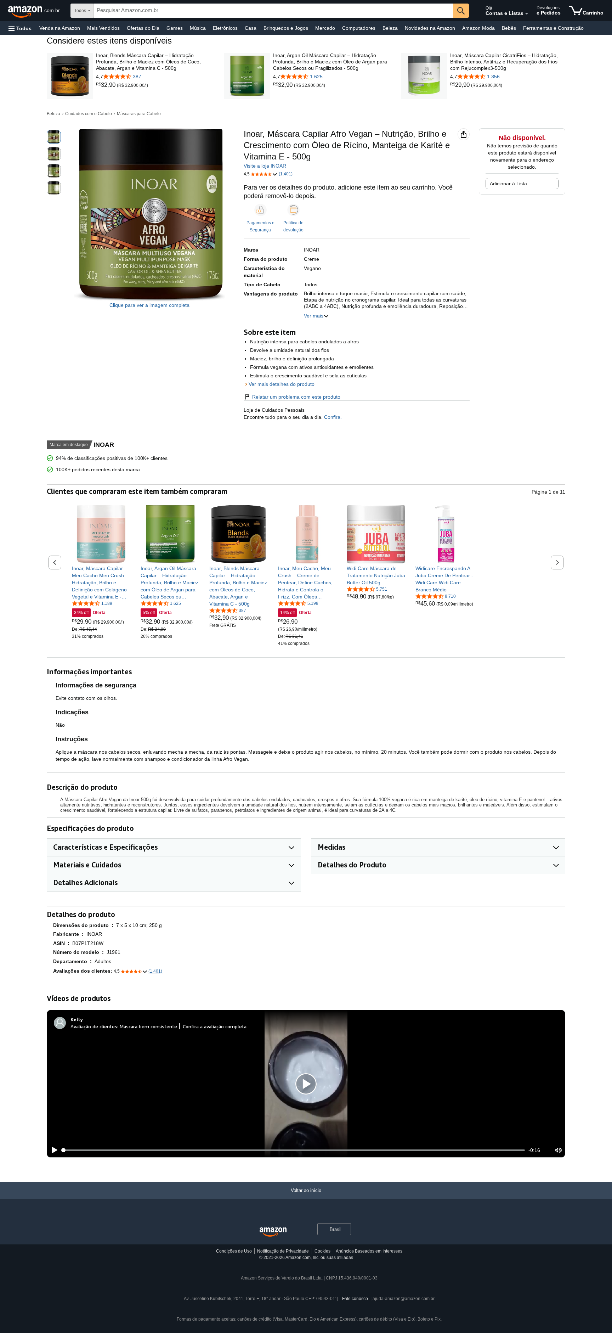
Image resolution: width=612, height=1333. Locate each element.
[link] (106, 85)
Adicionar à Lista (508, 183)
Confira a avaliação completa (214, 1026)
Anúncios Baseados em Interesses (369, 1251)
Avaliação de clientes (93, 1026)
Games (174, 28)
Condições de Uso (234, 1251)
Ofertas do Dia (143, 28)
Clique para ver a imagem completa (149, 305)
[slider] (293, 1150)
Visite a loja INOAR (265, 166)
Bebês (509, 28)
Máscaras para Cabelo (139, 113)
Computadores (358, 28)
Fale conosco (355, 1298)
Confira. (332, 417)
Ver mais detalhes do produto (281, 384)
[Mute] (558, 1150)
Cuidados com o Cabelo (88, 113)
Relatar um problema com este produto (296, 397)
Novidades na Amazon (430, 28)
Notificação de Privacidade (283, 1251)
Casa (250, 28)
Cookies (322, 1251)
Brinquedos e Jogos (286, 28)
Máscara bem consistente (148, 1026)
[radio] (54, 137)
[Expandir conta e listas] (526, 14)
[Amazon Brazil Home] (273, 1232)
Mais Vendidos (103, 28)
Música (198, 28)
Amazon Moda (478, 28)
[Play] (52, 1150)
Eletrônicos (225, 28)
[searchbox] (273, 10)
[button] (20, 28)
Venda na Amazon (59, 28)
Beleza (390, 28)
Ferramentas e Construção (553, 28)
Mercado (325, 28)
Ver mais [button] (313, 316)
